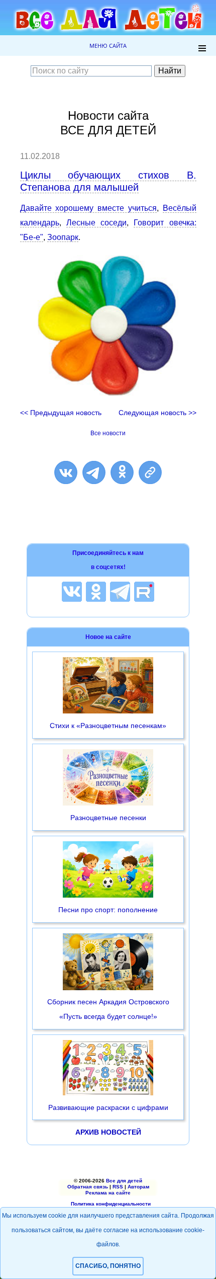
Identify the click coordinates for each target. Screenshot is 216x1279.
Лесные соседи (96, 222)
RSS (118, 1186)
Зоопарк (62, 237)
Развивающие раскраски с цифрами (108, 1107)
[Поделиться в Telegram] (93, 472)
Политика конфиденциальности (111, 1204)
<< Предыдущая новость (60, 413)
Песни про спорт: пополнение (108, 910)
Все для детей (124, 1180)
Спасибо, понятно (108, 1265)
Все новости (108, 433)
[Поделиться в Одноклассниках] (122, 472)
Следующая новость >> (157, 413)
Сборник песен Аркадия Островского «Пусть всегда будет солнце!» (108, 1009)
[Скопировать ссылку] (150, 472)
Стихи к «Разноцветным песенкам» (108, 726)
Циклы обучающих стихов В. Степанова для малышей (108, 181)
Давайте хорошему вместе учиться (88, 208)
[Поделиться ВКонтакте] (65, 472)
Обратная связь (87, 1186)
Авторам (138, 1186)
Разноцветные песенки (108, 818)
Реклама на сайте (108, 1192)
